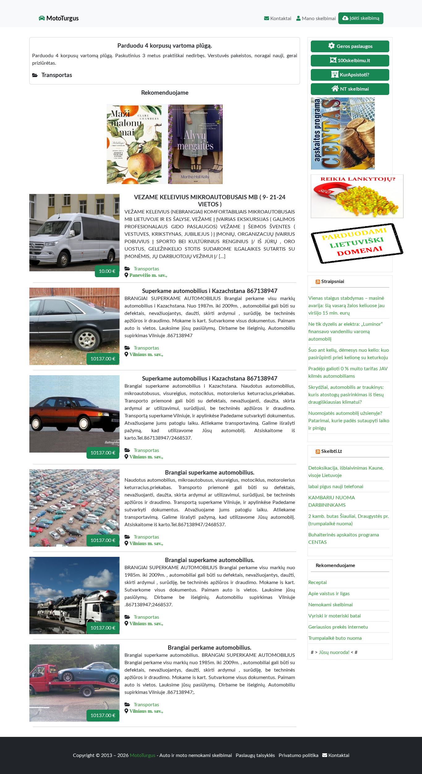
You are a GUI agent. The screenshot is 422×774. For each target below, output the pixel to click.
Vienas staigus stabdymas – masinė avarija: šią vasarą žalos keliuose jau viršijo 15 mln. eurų (346, 306)
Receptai (317, 582)
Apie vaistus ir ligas (329, 593)
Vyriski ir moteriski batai (334, 615)
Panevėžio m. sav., (148, 275)
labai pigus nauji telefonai (335, 486)
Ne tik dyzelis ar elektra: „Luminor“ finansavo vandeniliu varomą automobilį (345, 332)
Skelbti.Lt (331, 451)
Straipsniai (332, 281)
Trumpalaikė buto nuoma (335, 638)
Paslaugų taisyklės (256, 755)
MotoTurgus (62, 18)
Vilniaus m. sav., (146, 354)
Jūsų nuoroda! (334, 652)
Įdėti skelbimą (363, 18)
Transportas (146, 268)
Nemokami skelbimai (330, 604)
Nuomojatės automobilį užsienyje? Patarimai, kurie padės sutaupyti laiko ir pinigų (348, 421)
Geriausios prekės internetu (338, 627)
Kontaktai (280, 18)
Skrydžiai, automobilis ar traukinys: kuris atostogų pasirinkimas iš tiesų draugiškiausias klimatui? (346, 395)
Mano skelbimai (318, 18)
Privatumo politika (299, 755)
